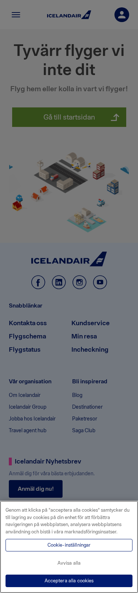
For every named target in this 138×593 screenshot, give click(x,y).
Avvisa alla (69, 563)
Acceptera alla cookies (69, 580)
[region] (69, 547)
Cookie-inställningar (69, 545)
